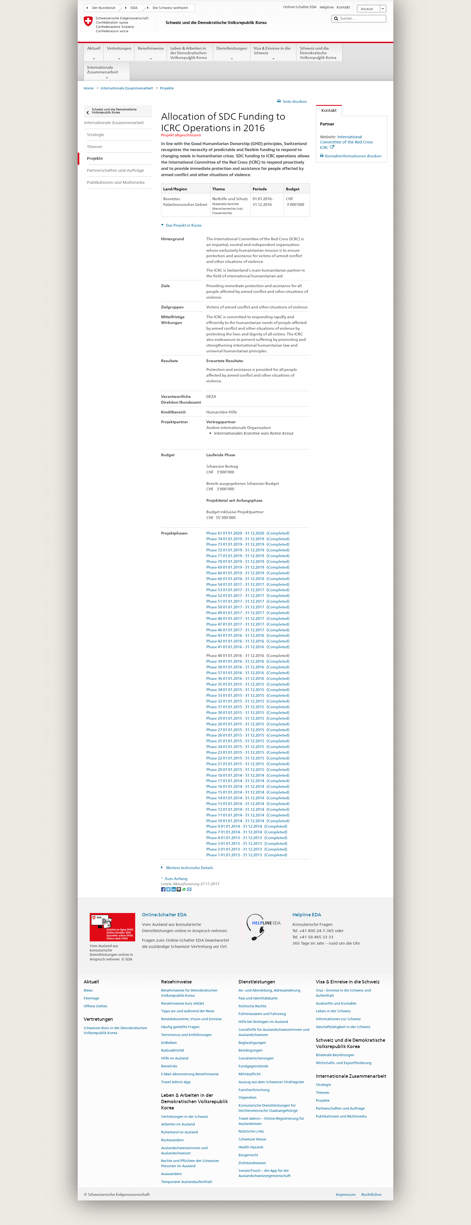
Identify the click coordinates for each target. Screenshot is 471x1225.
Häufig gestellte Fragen (180, 1027)
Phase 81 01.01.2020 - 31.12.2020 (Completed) (247, 533)
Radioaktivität (172, 1051)
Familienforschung (254, 1090)
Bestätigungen (250, 1051)
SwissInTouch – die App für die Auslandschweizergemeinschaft (264, 1173)
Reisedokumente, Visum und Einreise (191, 1019)
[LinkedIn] (174, 889)
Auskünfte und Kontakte (336, 1003)
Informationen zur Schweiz (338, 1019)
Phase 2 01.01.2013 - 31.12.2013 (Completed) (246, 849)
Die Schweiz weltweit (170, 8)
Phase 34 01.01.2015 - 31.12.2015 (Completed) (247, 690)
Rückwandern (172, 1140)
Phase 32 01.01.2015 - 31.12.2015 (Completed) (247, 701)
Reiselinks (169, 1066)
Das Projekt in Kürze (183, 225)
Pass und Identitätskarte (257, 998)
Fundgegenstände (253, 1066)
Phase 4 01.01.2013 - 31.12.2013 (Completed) (246, 838)
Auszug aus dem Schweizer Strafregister (271, 1082)
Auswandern (171, 1174)
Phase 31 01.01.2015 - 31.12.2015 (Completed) (247, 707)
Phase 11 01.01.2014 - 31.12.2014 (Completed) (247, 815)
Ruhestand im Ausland (179, 1132)
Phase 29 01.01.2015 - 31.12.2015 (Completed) (247, 718)
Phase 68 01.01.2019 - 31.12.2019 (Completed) (247, 573)
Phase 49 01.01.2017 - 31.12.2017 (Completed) (247, 613)
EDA (134, 8)
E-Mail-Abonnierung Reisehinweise (190, 1074)
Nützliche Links (251, 1132)
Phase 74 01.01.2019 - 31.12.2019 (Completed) (247, 539)
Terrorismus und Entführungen (186, 1035)
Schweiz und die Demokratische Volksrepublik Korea (318, 52)
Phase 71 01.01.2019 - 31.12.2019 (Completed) (247, 556)
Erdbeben (169, 1043)
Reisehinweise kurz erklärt (182, 1003)
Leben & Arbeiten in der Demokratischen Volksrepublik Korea (188, 52)
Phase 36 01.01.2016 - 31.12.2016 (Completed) (247, 679)
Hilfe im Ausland (174, 1058)
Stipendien (247, 1098)
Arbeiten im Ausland (178, 1124)
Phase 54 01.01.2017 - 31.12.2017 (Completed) (247, 585)
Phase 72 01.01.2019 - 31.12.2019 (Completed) (247, 550)
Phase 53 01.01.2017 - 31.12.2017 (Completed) (247, 590)
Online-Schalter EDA (164, 914)
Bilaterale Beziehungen (335, 1055)
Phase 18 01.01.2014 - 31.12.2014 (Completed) (247, 775)
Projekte (323, 1100)
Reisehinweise (151, 48)
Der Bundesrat (103, 8)
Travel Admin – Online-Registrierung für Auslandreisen (271, 1121)
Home (88, 88)
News (88, 990)
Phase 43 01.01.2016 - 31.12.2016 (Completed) (247, 635)
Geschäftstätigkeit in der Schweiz (343, 1027)
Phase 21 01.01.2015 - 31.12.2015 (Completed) (247, 764)
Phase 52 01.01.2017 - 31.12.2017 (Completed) (247, 596)
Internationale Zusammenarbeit (102, 69)
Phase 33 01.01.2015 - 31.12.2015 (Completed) (247, 695)
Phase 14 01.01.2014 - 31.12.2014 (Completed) (247, 798)
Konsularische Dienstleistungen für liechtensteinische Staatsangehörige (268, 1108)
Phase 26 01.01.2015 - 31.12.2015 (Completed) (247, 735)
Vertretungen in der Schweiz (184, 1117)
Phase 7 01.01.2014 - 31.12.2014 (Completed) (246, 832)
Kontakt (326, 110)
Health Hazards (250, 1147)
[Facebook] (163, 889)
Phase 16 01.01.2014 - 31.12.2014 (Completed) (247, 787)
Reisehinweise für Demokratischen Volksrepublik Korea (189, 993)
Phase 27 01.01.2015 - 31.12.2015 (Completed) (247, 730)
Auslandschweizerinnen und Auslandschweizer (184, 1150)
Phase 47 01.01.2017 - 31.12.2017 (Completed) (247, 624)
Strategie (323, 1085)
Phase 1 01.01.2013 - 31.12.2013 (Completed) (246, 855)
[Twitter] (168, 889)
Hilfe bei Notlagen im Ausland (263, 1022)
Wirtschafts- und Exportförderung (344, 1063)
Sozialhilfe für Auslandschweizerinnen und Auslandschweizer (273, 1032)
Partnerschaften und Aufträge (340, 1108)
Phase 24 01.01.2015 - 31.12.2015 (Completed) (247, 747)
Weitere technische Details (189, 868)
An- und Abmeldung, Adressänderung (269, 990)
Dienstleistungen (231, 48)
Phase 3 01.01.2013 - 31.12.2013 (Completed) (246, 844)
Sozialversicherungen (256, 1058)
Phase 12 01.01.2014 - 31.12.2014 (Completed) (247, 809)
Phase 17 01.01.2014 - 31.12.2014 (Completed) (247, 781)
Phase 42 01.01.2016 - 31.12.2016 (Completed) (247, 641)
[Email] (189, 889)
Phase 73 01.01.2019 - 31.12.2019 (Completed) (247, 544)
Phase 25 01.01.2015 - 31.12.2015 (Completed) (247, 741)
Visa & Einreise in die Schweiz (272, 50)
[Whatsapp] (184, 889)
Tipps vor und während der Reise (187, 1011)
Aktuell (93, 48)
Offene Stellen (95, 1006)
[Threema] (179, 889)
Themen (322, 1093)
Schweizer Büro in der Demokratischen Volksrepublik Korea (115, 1030)
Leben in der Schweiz (333, 1011)
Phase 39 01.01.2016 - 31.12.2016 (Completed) (247, 661)
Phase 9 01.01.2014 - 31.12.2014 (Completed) (246, 826)
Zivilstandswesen (252, 1163)
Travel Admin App (176, 1082)
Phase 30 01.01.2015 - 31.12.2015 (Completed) (247, 713)
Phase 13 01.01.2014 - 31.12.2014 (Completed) (247, 804)
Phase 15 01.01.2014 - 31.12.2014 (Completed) (247, 792)
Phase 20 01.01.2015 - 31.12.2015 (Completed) (247, 770)
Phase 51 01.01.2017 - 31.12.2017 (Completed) (247, 601)
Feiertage (91, 998)
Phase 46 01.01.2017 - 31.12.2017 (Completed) (247, 630)
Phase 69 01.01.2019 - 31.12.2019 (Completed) (247, 567)
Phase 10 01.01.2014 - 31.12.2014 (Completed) (247, 821)
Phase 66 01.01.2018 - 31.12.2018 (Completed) (247, 579)
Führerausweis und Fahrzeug (262, 1014)
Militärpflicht (249, 1074)
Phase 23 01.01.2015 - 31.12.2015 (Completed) (247, 752)
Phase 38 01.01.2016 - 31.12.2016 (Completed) (247, 667)
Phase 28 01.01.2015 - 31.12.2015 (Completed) (247, 724)
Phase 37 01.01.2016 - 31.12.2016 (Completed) (247, 673)
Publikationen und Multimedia (341, 1116)
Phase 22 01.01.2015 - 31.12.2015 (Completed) (247, 758)
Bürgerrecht (248, 1155)
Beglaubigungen (252, 1043)
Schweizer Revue (252, 1139)
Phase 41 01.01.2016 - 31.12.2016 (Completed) (247, 647)
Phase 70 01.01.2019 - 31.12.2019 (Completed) (247, 562)
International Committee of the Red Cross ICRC (346, 142)
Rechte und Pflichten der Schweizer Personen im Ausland (190, 1163)
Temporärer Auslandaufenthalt (186, 1182)
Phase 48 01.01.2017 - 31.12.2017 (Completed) (247, 619)
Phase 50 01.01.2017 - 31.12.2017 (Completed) (247, 607)
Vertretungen (119, 48)
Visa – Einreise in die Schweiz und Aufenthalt (343, 993)
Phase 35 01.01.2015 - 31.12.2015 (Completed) (247, 684)
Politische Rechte (252, 1006)
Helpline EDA (306, 914)
